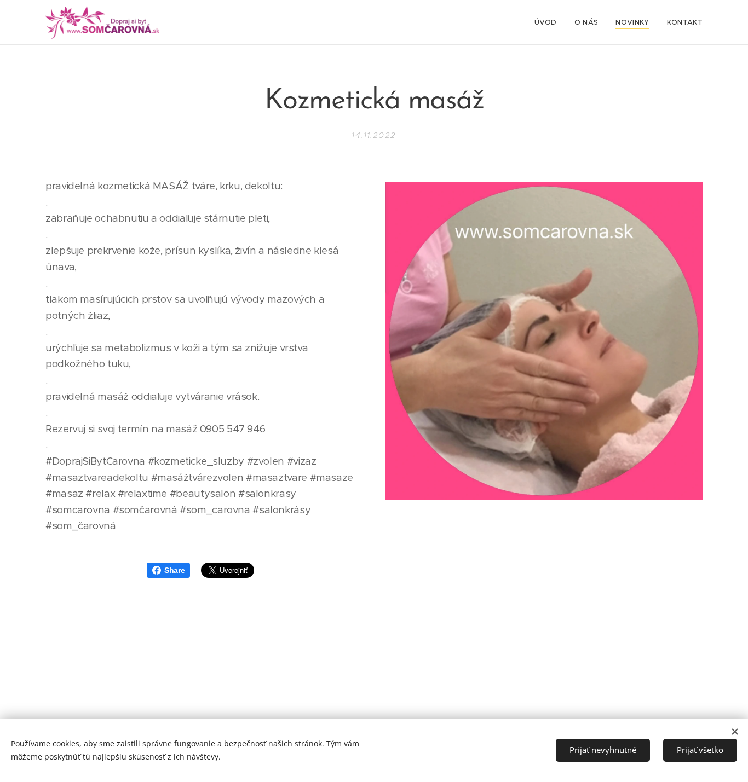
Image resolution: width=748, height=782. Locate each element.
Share (174, 570)
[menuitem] (549, 22)
